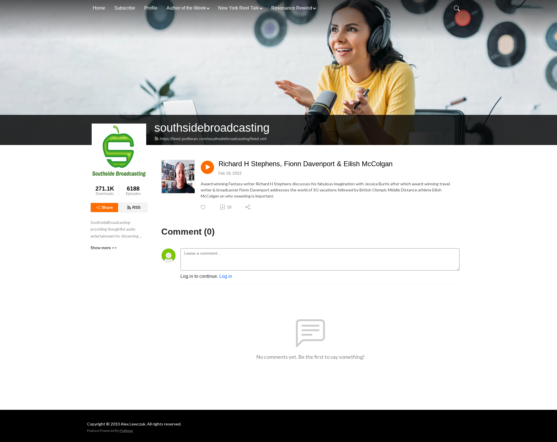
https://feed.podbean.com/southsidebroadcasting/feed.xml (213, 138)
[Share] (248, 207)
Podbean (126, 430)
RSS (136, 207)
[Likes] (203, 207)
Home (99, 8)
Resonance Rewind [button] (291, 8)
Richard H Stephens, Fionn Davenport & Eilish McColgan (305, 164)
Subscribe (124, 8)
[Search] (457, 8)
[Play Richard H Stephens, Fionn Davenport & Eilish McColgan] (207, 167)
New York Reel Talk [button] (238, 8)
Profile (151, 8)
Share (107, 207)
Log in (225, 276)
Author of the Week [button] (186, 8)
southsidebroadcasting (212, 127)
